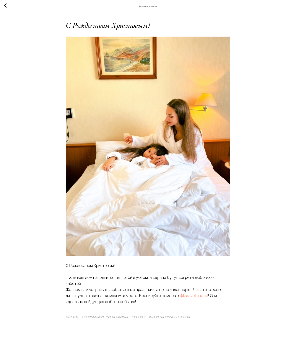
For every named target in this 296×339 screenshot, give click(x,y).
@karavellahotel (194, 295)
